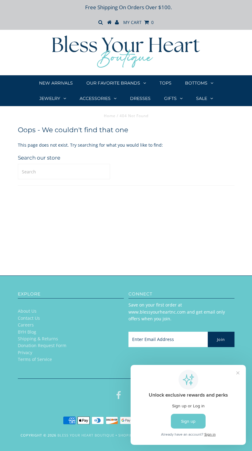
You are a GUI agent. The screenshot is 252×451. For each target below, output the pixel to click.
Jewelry (49, 98)
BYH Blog (27, 332)
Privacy (25, 352)
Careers (26, 325)
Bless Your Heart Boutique (85, 435)
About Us (27, 311)
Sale (201, 98)
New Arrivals (56, 83)
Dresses (140, 98)
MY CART (138, 22)
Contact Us (29, 318)
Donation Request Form (42, 345)
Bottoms (196, 83)
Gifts (170, 98)
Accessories (95, 98)
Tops (165, 83)
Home (110, 115)
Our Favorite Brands (113, 83)
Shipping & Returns (38, 339)
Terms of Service (35, 359)
